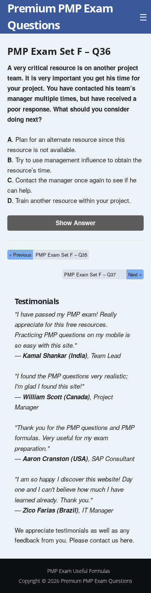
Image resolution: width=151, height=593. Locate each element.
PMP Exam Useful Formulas (78, 570)
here (126, 539)
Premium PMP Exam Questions (96, 580)
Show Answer (76, 222)
